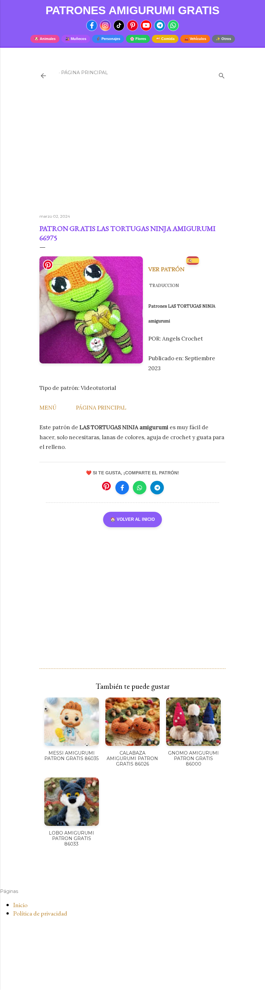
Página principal (84, 72)
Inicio (20, 905)
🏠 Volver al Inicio (132, 519)
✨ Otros (223, 39)
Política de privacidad (40, 913)
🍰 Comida (165, 39)
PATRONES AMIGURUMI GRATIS (132, 10)
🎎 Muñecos (75, 39)
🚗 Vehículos (195, 39)
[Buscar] (222, 74)
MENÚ (48, 407)
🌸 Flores (138, 39)
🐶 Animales (45, 39)
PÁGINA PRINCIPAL (101, 407)
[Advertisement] (132, 152)
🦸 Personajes (108, 39)
